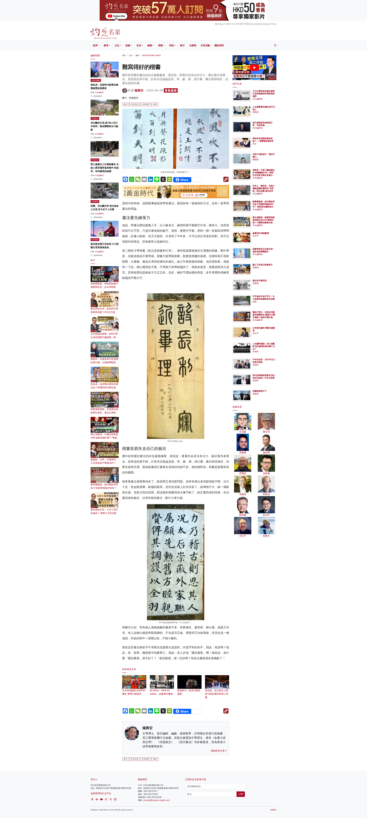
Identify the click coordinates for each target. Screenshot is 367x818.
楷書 (155, 104)
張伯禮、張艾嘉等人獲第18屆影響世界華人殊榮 (216, 694)
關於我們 (219, 45)
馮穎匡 (256, 365)
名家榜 (192, 45)
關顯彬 (256, 159)
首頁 (124, 55)
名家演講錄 (95, 80)
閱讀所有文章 (218, 750)
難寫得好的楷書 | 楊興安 (151, 55)
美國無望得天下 (260, 391)
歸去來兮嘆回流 (260, 280)
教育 (106, 45)
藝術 (137, 55)
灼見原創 (134, 104)
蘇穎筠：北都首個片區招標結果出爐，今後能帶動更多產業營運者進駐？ (104, 362)
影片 (182, 45)
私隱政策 (273, 810)
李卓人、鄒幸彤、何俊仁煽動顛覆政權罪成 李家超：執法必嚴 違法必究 (264, 188)
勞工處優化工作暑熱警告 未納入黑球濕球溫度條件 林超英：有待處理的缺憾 (105, 168)
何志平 (256, 236)
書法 (125, 104)
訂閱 (240, 794)
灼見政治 (94, 118)
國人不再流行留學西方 (263, 265)
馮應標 (256, 283)
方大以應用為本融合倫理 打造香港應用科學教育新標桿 (264, 93)
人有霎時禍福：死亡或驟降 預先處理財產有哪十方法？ (264, 346)
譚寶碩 (256, 112)
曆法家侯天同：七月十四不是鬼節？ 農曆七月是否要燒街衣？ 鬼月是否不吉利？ (105, 513)
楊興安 (139, 90)
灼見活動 (205, 45)
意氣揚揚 (171, 90)
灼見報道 (94, 202)
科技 (171, 45)
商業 (160, 45)
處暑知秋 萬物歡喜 (261, 233)
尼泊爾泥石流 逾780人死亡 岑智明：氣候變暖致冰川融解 (104, 126)
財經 (128, 45)
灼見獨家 (146, 104)
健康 (149, 45)
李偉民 (256, 351)
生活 (138, 45)
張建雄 (256, 267)
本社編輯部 (99, 92)
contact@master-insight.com (156, 800)
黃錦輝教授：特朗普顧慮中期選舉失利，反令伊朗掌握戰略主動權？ (104, 287)
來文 (255, 144)
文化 (117, 45)
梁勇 (255, 301)
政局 (95, 45)
